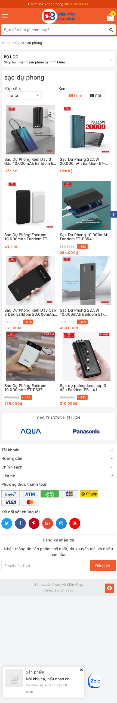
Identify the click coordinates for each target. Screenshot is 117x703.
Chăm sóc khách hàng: (58, 4)
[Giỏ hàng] (108, 18)
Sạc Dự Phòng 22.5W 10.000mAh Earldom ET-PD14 (82, 312)
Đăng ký (102, 565)
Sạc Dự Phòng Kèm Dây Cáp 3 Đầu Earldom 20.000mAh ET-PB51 (30, 312)
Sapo (69, 590)
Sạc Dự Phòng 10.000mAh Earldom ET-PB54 (84, 237)
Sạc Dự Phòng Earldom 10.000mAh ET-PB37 (25, 387)
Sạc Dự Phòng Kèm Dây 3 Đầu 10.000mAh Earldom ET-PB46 (30, 161)
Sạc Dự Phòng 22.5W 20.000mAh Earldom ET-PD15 (82, 161)
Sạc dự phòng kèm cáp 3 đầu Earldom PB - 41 (83, 387)
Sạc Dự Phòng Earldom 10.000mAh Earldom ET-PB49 (26, 237)
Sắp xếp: (12, 88)
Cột (97, 95)
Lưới (77, 95)
